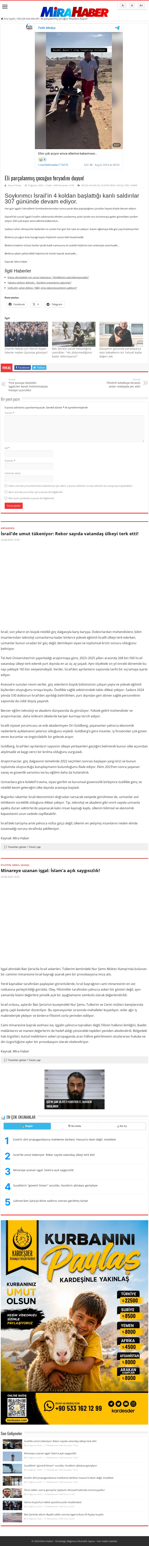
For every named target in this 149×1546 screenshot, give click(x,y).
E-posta (10, 460)
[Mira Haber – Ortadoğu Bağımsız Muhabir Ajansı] (74, 10)
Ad (7, 448)
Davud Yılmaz (14, 185)
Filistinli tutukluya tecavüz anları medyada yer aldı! (123, 383)
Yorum (9, 413)
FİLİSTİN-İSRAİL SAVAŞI (112, 185)
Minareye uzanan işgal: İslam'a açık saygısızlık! (43, 1170)
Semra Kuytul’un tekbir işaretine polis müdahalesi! (52, 1502)
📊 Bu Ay (122, 1126)
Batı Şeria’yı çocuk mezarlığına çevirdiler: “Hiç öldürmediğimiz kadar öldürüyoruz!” (72, 352)
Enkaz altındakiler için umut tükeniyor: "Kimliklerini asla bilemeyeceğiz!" (48, 277)
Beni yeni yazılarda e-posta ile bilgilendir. (32, 498)
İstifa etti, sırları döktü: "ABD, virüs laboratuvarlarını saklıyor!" (42, 288)
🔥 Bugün (27, 1126)
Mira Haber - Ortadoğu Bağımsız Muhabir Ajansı (67, 1541)
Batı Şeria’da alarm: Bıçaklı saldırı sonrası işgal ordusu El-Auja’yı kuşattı (64, 1514)
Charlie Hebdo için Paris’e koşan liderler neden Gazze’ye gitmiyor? (26, 350)
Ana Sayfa (9, 18)
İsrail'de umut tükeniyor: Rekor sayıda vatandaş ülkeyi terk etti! (54, 1155)
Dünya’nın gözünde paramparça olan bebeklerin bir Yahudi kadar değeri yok (120, 352)
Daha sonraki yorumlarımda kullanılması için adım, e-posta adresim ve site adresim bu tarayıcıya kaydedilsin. (71, 486)
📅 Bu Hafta (74, 1126)
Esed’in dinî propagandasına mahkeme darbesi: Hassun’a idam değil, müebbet (68, 1477)
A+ (141, 5)
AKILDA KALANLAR (28, 18)
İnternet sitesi (13, 473)
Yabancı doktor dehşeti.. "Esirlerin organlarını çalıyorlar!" (40, 282)
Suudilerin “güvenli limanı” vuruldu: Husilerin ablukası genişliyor (60, 1465)
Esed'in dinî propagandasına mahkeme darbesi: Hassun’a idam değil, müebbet (64, 1139)
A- (123, 5)
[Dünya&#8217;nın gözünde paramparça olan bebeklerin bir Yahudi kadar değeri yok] (121, 334)
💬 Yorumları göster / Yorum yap (22, 847)
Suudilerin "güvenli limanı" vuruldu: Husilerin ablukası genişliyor (55, 1185)
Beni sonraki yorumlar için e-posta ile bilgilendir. (36, 492)
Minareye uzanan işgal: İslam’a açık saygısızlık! (50, 870)
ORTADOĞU (8, 528)
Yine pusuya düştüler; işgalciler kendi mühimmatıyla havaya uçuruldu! (28, 385)
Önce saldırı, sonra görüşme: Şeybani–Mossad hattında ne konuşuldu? (64, 1490)
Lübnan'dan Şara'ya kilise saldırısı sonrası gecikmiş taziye (50, 1201)
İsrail (138, 658)
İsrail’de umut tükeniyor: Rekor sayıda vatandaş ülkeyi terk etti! (69, 533)
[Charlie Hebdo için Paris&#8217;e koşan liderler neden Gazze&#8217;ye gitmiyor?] (26, 334)
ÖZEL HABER (131, 185)
